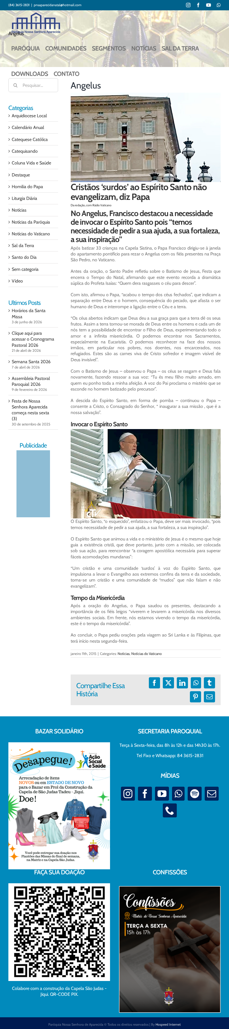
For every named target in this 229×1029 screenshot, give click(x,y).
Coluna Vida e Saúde (31, 163)
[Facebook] (145, 794)
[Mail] (212, 794)
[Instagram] (128, 794)
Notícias (124, 653)
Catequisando (25, 151)
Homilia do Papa (27, 186)
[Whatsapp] (178, 794)
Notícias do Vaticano (146, 653)
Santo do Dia (24, 257)
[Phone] (170, 810)
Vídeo (17, 281)
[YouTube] (162, 794)
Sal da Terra (23, 245)
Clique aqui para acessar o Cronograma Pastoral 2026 (33, 339)
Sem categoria (25, 269)
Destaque (21, 175)
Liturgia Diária (24, 198)
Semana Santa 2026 (31, 361)
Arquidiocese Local (29, 115)
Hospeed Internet (168, 1024)
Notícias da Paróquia (31, 222)
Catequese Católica (30, 139)
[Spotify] (195, 794)
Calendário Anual (28, 127)
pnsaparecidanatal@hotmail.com (58, 5)
